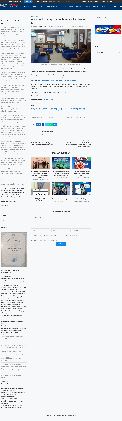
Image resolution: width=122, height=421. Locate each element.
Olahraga (78, 6)
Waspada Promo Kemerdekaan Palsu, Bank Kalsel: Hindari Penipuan (81, 173)
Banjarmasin (26, 6)
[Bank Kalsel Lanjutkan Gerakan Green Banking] (81, 188)
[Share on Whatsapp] (51, 124)
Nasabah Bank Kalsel (81, 117)
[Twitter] (66, 1)
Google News (49, 99)
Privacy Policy (110, 1)
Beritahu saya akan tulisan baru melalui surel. (44, 240)
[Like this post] (39, 124)
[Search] (118, 6)
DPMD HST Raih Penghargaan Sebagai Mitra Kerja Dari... (50, 1)
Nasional (95, 6)
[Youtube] (68, 1)
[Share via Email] (55, 124)
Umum (87, 6)
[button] (34, 1)
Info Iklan (102, 1)
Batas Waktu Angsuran (53, 117)
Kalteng (70, 6)
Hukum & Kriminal (38, 6)
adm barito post (41, 26)
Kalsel (63, 6)
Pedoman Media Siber (93, 1)
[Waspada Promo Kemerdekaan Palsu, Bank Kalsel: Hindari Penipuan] (81, 163)
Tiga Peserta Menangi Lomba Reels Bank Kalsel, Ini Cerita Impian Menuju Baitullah (61, 173)
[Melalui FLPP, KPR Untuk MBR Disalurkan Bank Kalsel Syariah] (61, 188)
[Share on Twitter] (47, 124)
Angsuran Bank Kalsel (38, 117)
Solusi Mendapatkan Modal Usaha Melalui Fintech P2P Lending (57, 80)
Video (103, 6)
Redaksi (84, 1)
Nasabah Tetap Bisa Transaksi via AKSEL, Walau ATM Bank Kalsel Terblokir (40, 198)
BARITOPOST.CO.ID (45, 69)
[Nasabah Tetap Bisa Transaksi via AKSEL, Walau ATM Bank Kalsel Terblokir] (40, 188)
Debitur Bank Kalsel (68, 117)
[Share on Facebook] (43, 124)
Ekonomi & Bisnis (52, 6)
